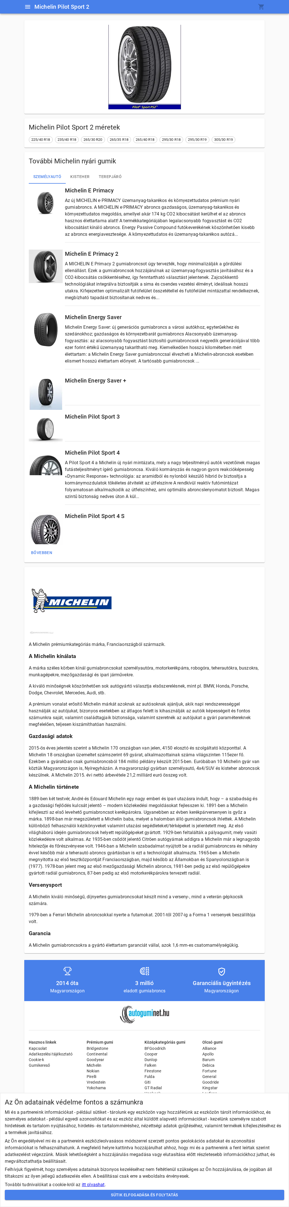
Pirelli (91, 1076)
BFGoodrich (155, 1048)
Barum (208, 1059)
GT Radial (153, 1088)
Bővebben (41, 552)
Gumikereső (39, 1065)
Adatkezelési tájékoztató (51, 1054)
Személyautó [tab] (47, 176)
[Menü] (27, 7)
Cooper (150, 1054)
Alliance (209, 1048)
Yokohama (96, 1088)
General (209, 1076)
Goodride (210, 1082)
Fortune (209, 1071)
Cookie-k (36, 1059)
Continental (97, 1054)
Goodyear (95, 1059)
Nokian (93, 1071)
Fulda (149, 1076)
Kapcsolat (38, 1048)
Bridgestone (97, 1048)
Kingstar (210, 1088)
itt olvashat (93, 1184)
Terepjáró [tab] (110, 176)
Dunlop (150, 1059)
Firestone (152, 1071)
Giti (147, 1082)
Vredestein (96, 1082)
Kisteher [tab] (79, 176)
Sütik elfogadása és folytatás (144, 1195)
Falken (150, 1065)
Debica (208, 1065)
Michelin (94, 1065)
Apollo (208, 1054)
